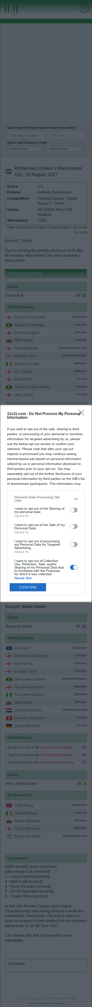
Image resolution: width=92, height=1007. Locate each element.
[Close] (82, 414)
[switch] (74, 510)
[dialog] (46, 503)
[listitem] (46, 498)
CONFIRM (28, 587)
